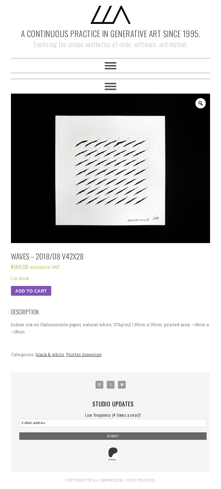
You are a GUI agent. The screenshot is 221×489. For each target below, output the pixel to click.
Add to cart (31, 291)
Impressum (112, 480)
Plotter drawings (84, 354)
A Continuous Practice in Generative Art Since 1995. (110, 33)
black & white (50, 354)
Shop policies (140, 480)
